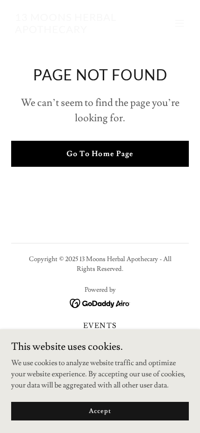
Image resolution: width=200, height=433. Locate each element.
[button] (179, 23)
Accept (100, 411)
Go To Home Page (100, 153)
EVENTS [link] (99, 325)
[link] (73, 30)
